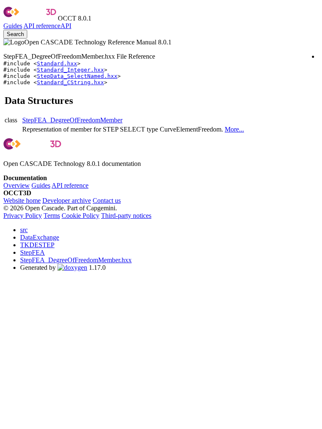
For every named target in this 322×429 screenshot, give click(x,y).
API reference (70, 185)
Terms (52, 215)
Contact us (107, 200)
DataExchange (39, 237)
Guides (12, 25)
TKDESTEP (37, 244)
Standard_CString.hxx (70, 82)
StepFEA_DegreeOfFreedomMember (72, 120)
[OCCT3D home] (29, 18)
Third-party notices (126, 215)
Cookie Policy (80, 215)
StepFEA (32, 252)
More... (234, 129)
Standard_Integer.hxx (70, 70)
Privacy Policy (22, 215)
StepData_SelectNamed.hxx (77, 76)
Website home (22, 200)
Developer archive (66, 200)
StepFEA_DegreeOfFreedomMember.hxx (76, 260)
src (24, 229)
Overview (16, 185)
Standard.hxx (57, 63)
